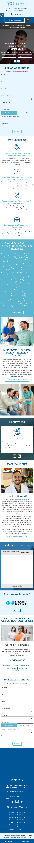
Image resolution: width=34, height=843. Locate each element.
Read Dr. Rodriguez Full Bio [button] (17, 537)
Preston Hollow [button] (26, 665)
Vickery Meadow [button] (10, 668)
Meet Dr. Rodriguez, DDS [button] (17, 496)
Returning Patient (25, 113)
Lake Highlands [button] (17, 671)
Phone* (3, 89)
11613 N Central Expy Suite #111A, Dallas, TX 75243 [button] (18, 9)
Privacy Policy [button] (26, 835)
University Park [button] (23, 668)
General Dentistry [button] (17, 439)
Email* (3, 82)
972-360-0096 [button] (18, 14)
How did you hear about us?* (10, 117)
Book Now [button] (9, 56)
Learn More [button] (17, 312)
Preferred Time (6, 103)
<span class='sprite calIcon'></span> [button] (31, 99)
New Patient (9, 113)
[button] (2, 15)
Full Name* (4, 75)
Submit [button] (16, 131)
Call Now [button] (9, 841)
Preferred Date (5, 96)
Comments (4, 123)
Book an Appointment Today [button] (17, 380)
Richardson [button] (6, 665)
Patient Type (5, 110)
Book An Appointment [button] (14, 20)
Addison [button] (15, 665)
